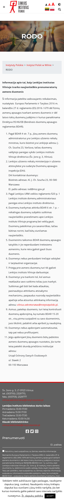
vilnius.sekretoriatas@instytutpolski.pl (37, 304)
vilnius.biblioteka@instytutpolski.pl (21, 425)
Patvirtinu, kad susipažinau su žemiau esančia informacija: (30, 451)
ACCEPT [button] (50, 496)
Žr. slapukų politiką (32, 495)
